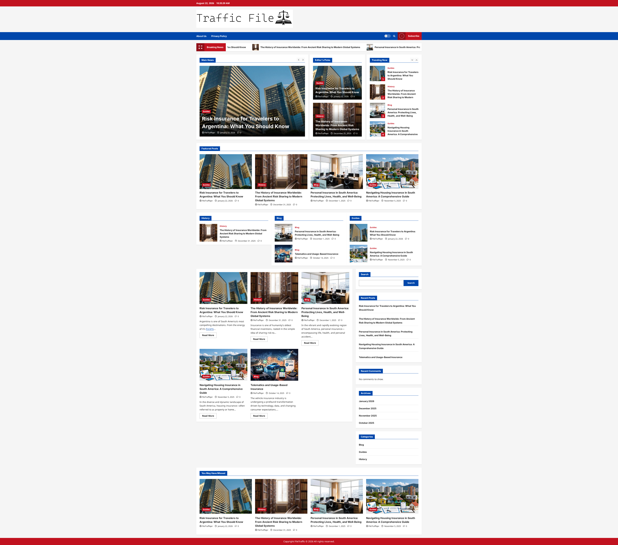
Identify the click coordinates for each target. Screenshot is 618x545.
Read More (209, 335)
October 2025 (366, 422)
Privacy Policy (219, 36)
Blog (390, 86)
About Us (201, 36)
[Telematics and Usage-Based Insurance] (274, 365)
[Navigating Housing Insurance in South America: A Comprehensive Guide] (392, 171)
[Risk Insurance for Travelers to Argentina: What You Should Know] (226, 171)
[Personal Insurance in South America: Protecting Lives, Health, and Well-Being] (337, 171)
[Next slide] (303, 60)
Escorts (210, 328)
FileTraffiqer (209, 132)
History (206, 103)
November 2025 (368, 415)
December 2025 (367, 408)
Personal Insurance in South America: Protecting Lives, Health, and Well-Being (369, 47)
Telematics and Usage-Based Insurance (377, 129)
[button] (394, 36)
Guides (319, 83)
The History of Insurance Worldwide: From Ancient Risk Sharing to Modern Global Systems (261, 47)
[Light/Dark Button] (387, 36)
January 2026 (366, 401)
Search (365, 274)
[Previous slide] (299, 60)
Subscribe (413, 36)
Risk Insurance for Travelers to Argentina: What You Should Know (358, 233)
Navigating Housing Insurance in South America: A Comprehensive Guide (377, 110)
